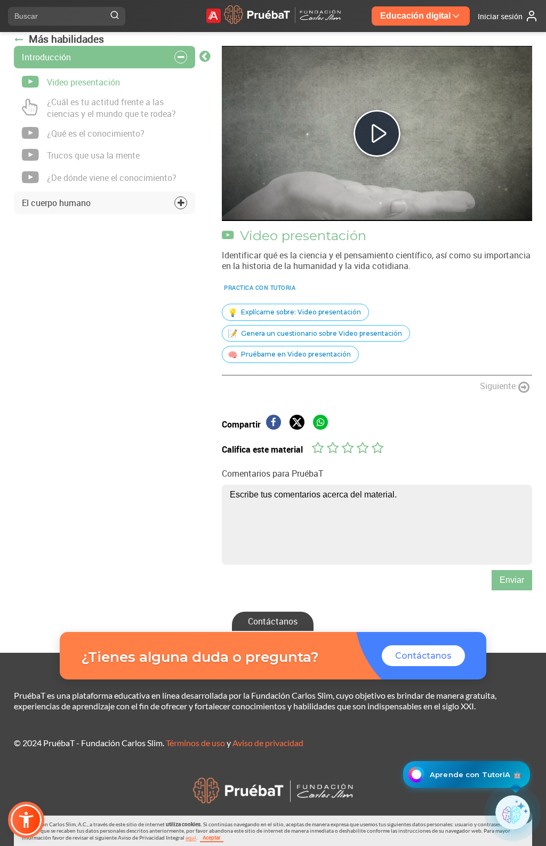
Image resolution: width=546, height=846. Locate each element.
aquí (191, 837)
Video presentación (83, 82)
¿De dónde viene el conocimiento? (111, 178)
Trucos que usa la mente (93, 155)
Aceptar (212, 837)
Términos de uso (195, 743)
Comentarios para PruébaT (272, 473)
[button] (26, 819)
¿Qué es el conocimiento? (95, 133)
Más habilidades (66, 39)
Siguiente (498, 386)
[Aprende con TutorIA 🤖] (512, 812)
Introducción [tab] (46, 57)
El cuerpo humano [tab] (56, 203)
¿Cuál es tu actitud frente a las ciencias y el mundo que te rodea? (111, 108)
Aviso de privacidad (267, 743)
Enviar (512, 579)
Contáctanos (273, 621)
